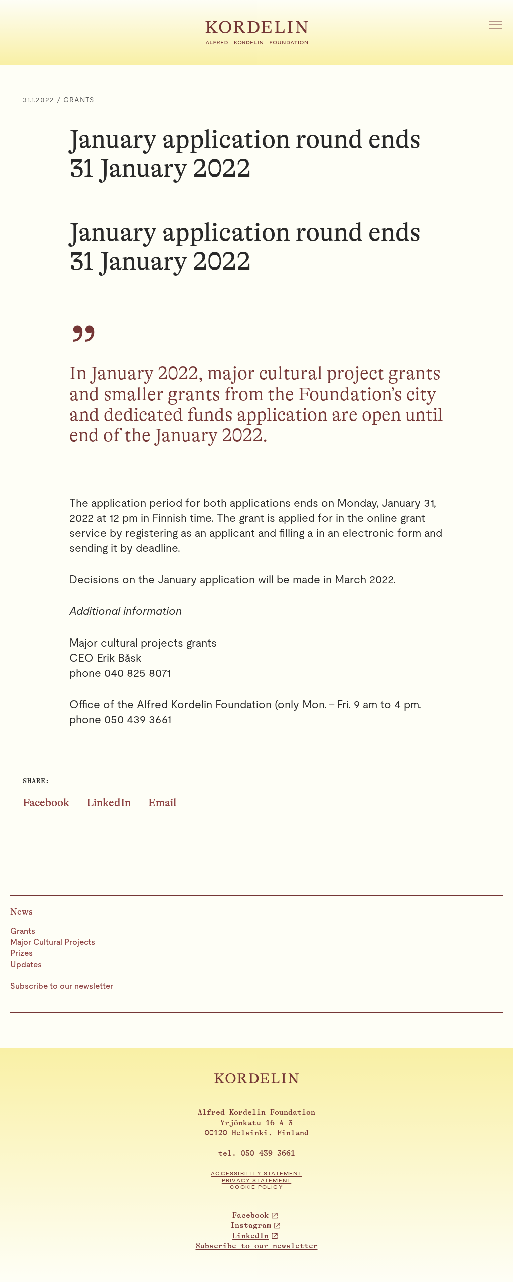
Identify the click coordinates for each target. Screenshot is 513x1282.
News (21, 912)
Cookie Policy (256, 1187)
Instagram (250, 1225)
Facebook (46, 802)
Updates (26, 964)
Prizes (21, 953)
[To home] (257, 41)
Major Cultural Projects (52, 942)
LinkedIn (109, 802)
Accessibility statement (256, 1173)
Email (162, 802)
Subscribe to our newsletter (61, 986)
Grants (22, 931)
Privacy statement (256, 1180)
